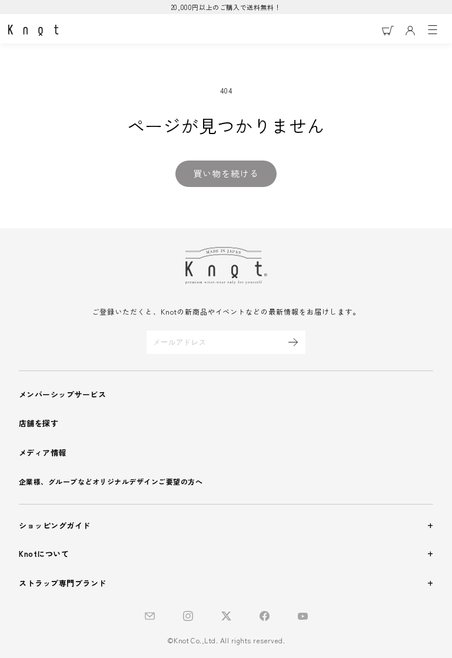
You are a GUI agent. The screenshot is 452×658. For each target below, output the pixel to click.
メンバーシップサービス (62, 394)
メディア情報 (43, 452)
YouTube (303, 616)
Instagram (188, 616)
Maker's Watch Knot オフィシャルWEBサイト (33, 30)
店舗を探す (38, 423)
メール (150, 616)
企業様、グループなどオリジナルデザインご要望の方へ (110, 481)
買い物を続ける (226, 173)
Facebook (265, 616)
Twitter (226, 616)
